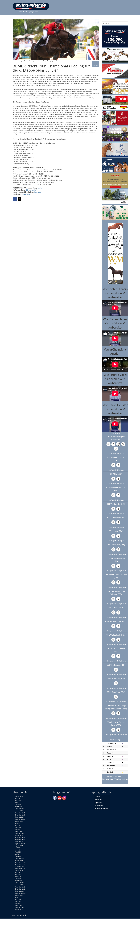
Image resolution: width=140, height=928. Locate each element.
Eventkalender (115, 433)
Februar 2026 (19, 809)
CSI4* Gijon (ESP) (115, 474)
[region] (115, 253)
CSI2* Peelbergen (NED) (116, 665)
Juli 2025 (17, 823)
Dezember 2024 (20, 837)
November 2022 (20, 889)
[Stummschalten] (122, 370)
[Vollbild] (126, 370)
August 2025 (19, 821)
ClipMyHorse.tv (26, 194)
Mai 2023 (18, 877)
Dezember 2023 (20, 862)
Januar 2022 (19, 909)
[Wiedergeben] (104, 370)
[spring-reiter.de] (31, 6)
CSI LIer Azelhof (31, 190)
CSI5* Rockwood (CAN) (116, 545)
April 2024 (18, 854)
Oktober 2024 (19, 842)
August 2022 (19, 895)
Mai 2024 (18, 852)
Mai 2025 (18, 827)
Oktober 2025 (19, 817)
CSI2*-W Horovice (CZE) (116, 504)
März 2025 (18, 831)
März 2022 (18, 905)
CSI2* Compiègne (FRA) (116, 692)
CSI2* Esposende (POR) (116, 678)
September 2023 (20, 868)
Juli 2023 (17, 872)
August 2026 (19, 796)
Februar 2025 (19, 833)
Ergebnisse (37, 192)
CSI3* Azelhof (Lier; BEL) (116, 608)
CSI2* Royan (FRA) (116, 531)
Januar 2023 (19, 885)
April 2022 (18, 903)
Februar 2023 (19, 883)
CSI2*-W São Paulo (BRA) (115, 635)
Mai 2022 (18, 901)
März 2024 (18, 856)
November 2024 (20, 840)
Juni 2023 (18, 875)
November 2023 (20, 864)
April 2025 (18, 829)
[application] (115, 364)
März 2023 (18, 881)
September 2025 (20, 819)
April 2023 (18, 879)
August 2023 (19, 870)
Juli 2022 (17, 897)
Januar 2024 (19, 860)
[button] (15, 199)
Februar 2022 (19, 907)
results (40, 188)
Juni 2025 (18, 825)
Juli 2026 (17, 798)
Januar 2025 (19, 835)
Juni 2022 (18, 899)
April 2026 (18, 805)
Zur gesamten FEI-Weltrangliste (115, 779)
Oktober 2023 (19, 866)
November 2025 (20, 815)
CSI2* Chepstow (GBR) (115, 517)
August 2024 (19, 846)
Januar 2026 (19, 811)
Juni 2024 (18, 850)
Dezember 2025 (20, 813)
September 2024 (20, 844)
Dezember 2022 (20, 887)
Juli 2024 (17, 848)
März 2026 (18, 807)
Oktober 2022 (19, 891)
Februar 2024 (19, 858)
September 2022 (20, 893)
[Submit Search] (103, 23)
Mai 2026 (18, 803)
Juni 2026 (18, 800)
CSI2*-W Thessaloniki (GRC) (115, 621)
